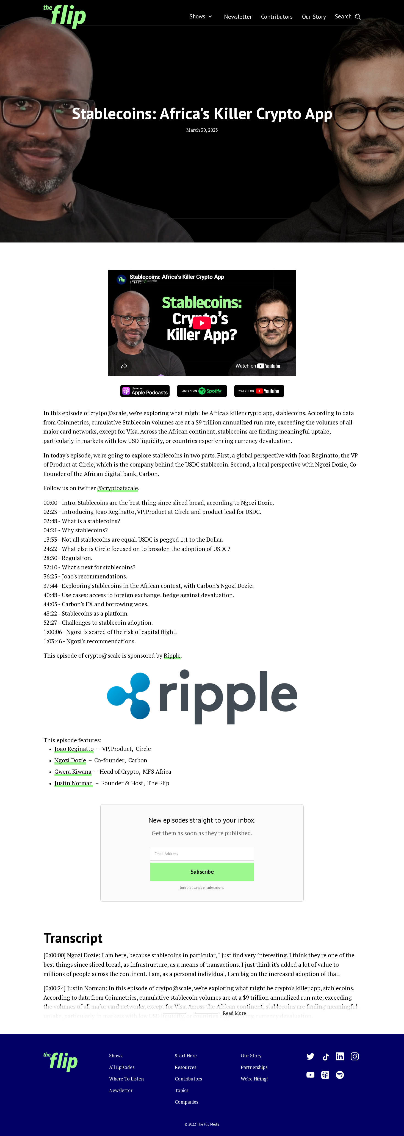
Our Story (251, 1056)
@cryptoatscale (117, 488)
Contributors (188, 1079)
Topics (181, 1090)
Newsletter (120, 1090)
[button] (202, 17)
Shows (197, 16)
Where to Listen (126, 1079)
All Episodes (121, 1067)
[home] (64, 17)
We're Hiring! (254, 1079)
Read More (234, 1013)
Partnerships (254, 1067)
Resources (185, 1067)
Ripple (172, 655)
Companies (186, 1102)
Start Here (186, 1056)
